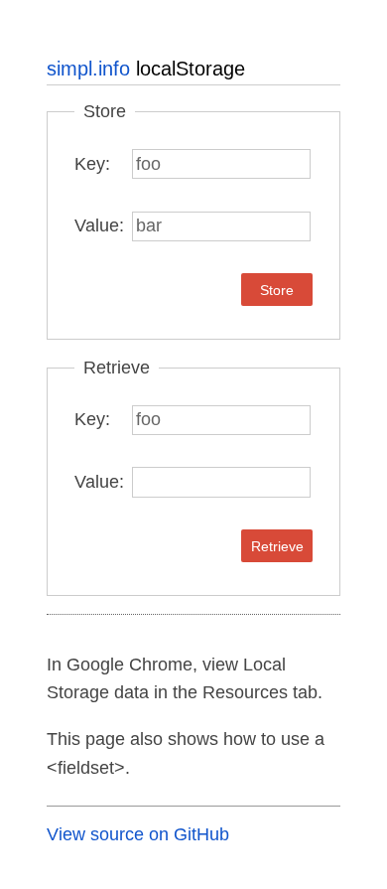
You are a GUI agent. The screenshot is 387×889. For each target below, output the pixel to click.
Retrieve (277, 546)
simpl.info (88, 68)
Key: (92, 164)
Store (277, 290)
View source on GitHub (138, 834)
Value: (99, 225)
